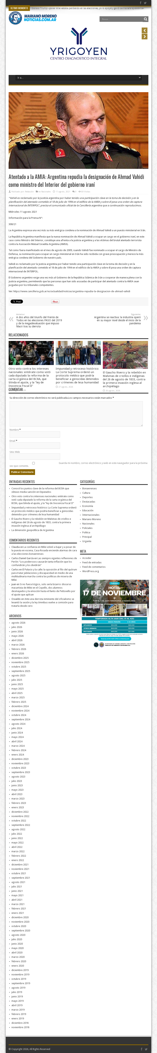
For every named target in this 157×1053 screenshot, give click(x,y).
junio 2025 (17, 684)
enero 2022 (17, 860)
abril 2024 (16, 741)
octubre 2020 (18, 926)
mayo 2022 (17, 842)
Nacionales (46, 192)
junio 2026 (17, 631)
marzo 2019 (18, 1009)
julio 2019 (16, 992)
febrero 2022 (18, 855)
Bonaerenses (89, 488)
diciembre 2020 (20, 917)
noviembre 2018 (20, 1027)
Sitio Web (15, 451)
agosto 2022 (18, 829)
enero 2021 (17, 913)
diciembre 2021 (20, 864)
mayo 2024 (17, 737)
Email (12, 440)
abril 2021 (16, 899)
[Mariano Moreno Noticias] (33, 21)
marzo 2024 (18, 745)
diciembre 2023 (20, 759)
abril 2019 (16, 1005)
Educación (87, 510)
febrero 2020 (18, 961)
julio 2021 (16, 886)
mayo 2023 (17, 789)
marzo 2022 (18, 851)
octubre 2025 (18, 666)
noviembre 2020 (20, 921)
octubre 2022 (18, 820)
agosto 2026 (18, 622)
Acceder (86, 558)
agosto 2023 (18, 776)
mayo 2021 (17, 895)
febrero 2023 (18, 803)
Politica (86, 532)
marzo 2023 (18, 798)
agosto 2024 (18, 723)
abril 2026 (16, 640)
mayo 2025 (17, 688)
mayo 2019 (17, 1000)
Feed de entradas (91, 562)
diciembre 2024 (20, 706)
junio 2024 (17, 732)
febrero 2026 (18, 649)
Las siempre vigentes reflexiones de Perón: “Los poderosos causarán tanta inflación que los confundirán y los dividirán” (44, 562)
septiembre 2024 (20, 719)
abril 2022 (16, 847)
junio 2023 (17, 785)
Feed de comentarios (93, 566)
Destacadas (88, 501)
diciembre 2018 (20, 1022)
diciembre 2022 (20, 811)
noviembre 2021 (20, 869)
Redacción (29, 192)
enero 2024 (17, 754)
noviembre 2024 (20, 710)
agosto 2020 (18, 934)
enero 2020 (17, 965)
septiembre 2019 (20, 983)
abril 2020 (16, 952)
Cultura (86, 492)
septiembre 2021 (20, 877)
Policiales (87, 528)
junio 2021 (17, 891)
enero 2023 (17, 807)
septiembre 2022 (20, 825)
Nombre (14, 429)
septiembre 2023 (20, 772)
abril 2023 (16, 794)
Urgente (86, 541)
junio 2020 (17, 943)
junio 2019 (17, 996)
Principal (87, 536)
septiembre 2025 (20, 671)
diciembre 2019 (20, 970)
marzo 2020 (18, 956)
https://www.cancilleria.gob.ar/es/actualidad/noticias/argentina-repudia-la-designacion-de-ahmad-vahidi (71, 291)
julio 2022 (16, 833)
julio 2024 (16, 728)
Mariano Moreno (91, 519)
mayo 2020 (17, 948)
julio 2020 (16, 939)
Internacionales (90, 514)
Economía (87, 506)
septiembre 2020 (20, 930)
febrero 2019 (18, 1014)
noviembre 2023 (20, 763)
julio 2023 (16, 781)
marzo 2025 (18, 697)
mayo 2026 (17, 635)
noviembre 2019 (20, 974)
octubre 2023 (18, 767)
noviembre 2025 (20, 662)
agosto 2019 (18, 987)
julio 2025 (16, 679)
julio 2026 (16, 627)
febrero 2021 (18, 908)
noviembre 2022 (20, 816)
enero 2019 (17, 1018)
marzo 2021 (18, 904)
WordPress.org (90, 571)
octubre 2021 (18, 873)
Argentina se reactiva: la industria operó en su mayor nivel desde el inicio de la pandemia (117, 319)
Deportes (87, 497)
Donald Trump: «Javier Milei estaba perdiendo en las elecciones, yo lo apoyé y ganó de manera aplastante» (88, 8)
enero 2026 (17, 653)
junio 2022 (17, 838)
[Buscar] (145, 19)
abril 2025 (16, 693)
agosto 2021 (18, 882)
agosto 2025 (18, 675)
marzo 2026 (18, 644)
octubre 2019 (18, 978)
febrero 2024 (18, 750)
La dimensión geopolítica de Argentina (32, 530)
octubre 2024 (18, 715)
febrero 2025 (18, 701)
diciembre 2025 (20, 657)
